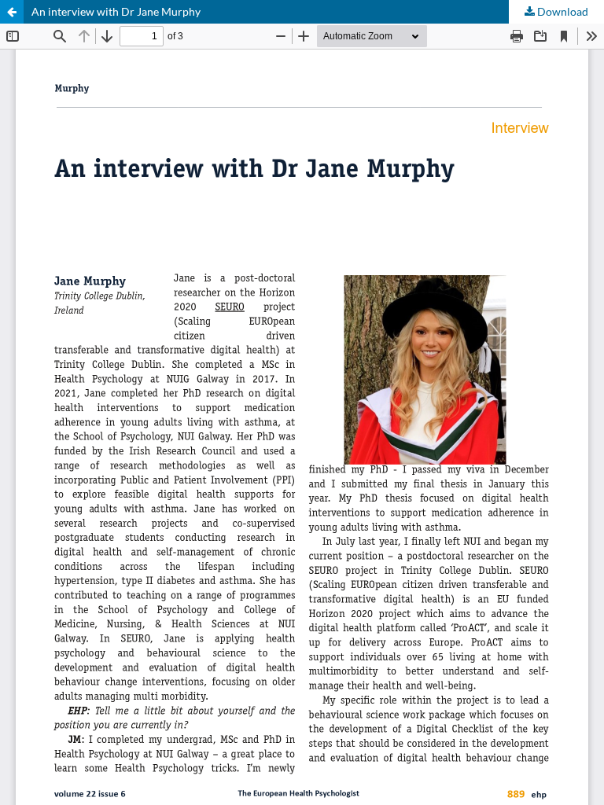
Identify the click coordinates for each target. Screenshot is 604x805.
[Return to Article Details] (12, 12)
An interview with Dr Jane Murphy (116, 11)
